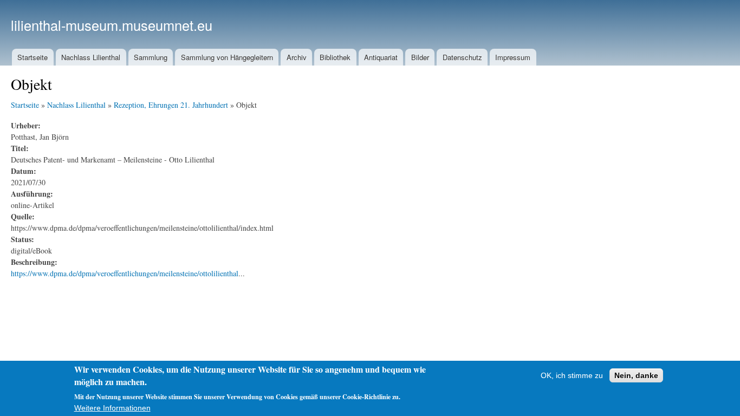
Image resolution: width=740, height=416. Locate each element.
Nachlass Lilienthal (90, 57)
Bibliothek (335, 57)
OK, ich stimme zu (572, 375)
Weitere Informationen (112, 408)
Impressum (512, 57)
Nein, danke (636, 375)
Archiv (297, 57)
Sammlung (150, 57)
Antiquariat (381, 57)
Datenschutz (462, 57)
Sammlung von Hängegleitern (227, 57)
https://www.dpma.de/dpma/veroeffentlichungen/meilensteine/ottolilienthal (124, 273)
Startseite (32, 57)
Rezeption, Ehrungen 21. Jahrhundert (171, 105)
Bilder (420, 57)
